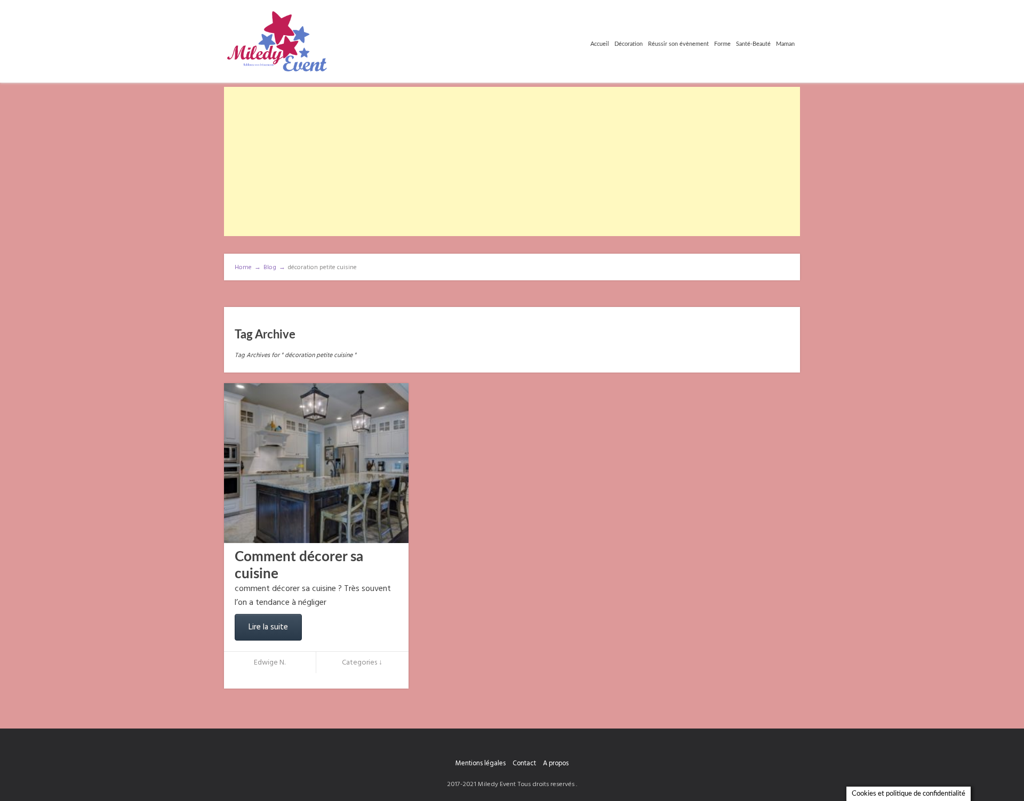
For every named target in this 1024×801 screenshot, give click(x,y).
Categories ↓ (362, 663)
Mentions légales (480, 763)
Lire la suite (268, 627)
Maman (785, 44)
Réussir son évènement (678, 44)
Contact (524, 763)
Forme (722, 44)
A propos (556, 763)
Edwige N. (269, 663)
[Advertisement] (512, 161)
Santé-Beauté (753, 44)
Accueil (599, 44)
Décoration (628, 44)
